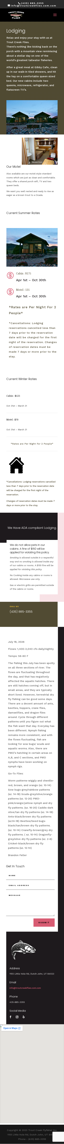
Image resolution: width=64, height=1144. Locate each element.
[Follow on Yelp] (23, 1017)
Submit (44, 922)
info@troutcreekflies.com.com (25, 988)
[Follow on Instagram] (17, 1017)
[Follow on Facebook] (10, 1017)
